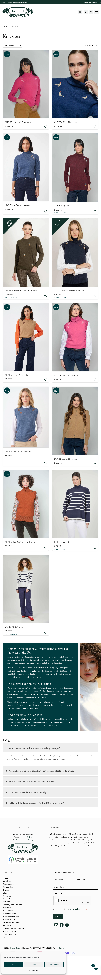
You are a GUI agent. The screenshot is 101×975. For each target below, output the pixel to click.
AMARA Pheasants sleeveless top (69, 290)
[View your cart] (91, 12)
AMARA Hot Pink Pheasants (66, 375)
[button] (80, 12)
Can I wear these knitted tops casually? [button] (28, 792)
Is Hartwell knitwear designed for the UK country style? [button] (36, 803)
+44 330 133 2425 (26, 837)
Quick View (26, 114)
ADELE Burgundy (61, 205)
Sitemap (62, 948)
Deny (34, 964)
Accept (13, 964)
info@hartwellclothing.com (25, 840)
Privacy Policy (33, 970)
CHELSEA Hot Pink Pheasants (18, 122)
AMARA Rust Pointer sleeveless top (20, 542)
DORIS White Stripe (14, 627)
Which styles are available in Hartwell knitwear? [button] (32, 781)
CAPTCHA (58, 893)
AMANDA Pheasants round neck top (21, 290)
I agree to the (72, 909)
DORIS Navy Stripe (62, 542)
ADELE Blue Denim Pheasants (18, 205)
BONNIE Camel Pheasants (65, 459)
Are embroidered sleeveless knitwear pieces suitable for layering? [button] (41, 770)
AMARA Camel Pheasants (16, 375)
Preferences (54, 964)
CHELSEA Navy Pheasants (65, 122)
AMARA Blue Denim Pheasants (19, 451)
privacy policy (73, 909)
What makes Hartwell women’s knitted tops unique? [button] (34, 748)
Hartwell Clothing (15, 948)
